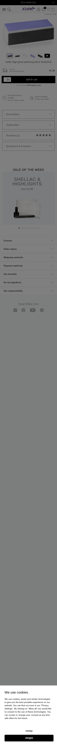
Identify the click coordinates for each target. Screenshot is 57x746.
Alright (29, 738)
